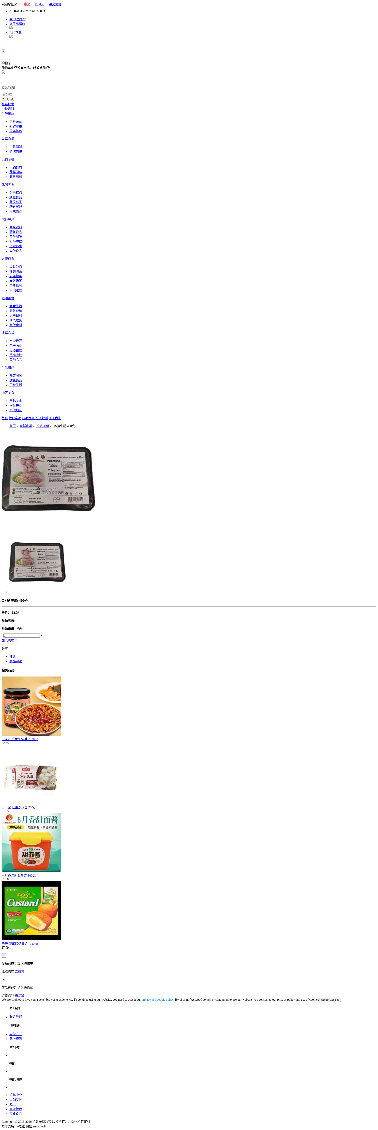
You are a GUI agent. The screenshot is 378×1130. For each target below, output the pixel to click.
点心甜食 (15, 350)
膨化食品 (15, 197)
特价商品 (15, 418)
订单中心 (15, 1094)
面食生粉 (15, 306)
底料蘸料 (15, 176)
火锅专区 (15, 1099)
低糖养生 (15, 246)
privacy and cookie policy (157, 999)
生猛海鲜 (15, 146)
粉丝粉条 (15, 276)
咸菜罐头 (15, 320)
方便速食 (8, 258)
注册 (12, 87)
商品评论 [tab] (15, 661)
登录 (5, 87)
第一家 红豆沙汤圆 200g (18, 807)
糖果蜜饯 (15, 206)
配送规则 (41, 418)
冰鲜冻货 (8, 333)
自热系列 (15, 285)
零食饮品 (15, 1113)
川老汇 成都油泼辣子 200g (20, 739)
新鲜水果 (15, 126)
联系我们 (15, 1017)
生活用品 (8, 367)
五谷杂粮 (15, 311)
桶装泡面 (15, 271)
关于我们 (55, 418)
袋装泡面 (15, 266)
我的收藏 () (17, 19)
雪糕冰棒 (15, 355)
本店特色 (15, 1109)
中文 (27, 4)
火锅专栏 (8, 159)
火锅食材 (15, 167)
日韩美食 (15, 400)
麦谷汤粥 (15, 281)
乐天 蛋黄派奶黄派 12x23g (20, 943)
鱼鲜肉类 (8, 139)
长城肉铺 (15, 151)
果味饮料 (15, 227)
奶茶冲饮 (15, 241)
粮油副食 (8, 298)
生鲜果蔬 (8, 113)
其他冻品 (15, 359)
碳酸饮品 (15, 232)
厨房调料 (15, 315)
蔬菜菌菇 (15, 172)
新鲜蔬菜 (15, 121)
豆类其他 (15, 131)
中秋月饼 (8, 109)
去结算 (19, 971)
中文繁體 (55, 4)
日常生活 (15, 385)
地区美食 (8, 393)
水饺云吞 (15, 340)
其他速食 (15, 290)
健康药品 (15, 380)
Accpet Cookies (330, 999)
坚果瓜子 (15, 202)
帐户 (12, 1104)
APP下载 (15, 32)
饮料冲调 (8, 219)
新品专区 (28, 418)
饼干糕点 (15, 192)
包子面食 (15, 345)
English (39, 4)
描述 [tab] (12, 656)
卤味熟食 (15, 211)
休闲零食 (8, 184)
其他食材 (15, 325)
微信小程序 (17, 24)
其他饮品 (15, 251)
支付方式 (15, 1034)
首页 (5, 418)
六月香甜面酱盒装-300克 (19, 875)
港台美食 (15, 405)
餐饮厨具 (15, 375)
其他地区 (15, 410)
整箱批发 (8, 104)
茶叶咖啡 (15, 236)
